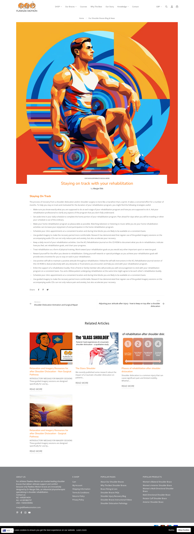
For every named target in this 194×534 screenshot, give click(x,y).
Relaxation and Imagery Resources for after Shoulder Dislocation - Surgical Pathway (49, 433)
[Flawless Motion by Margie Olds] (26, 6)
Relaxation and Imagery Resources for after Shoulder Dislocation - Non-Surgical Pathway (50, 371)
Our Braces (70, 6)
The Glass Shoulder (85, 368)
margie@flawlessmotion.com (28, 507)
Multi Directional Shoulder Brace (156, 495)
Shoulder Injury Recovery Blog (113, 496)
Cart (74, 482)
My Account (77, 485)
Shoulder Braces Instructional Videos (116, 500)
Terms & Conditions (80, 492)
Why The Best (96, 6)
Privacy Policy (78, 500)
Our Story (110, 6)
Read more (36, 389)
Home (81, 18)
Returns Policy (78, 496)
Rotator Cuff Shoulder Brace (155, 498)
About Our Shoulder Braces (112, 482)
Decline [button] (171, 530)
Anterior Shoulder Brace (153, 502)
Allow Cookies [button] (183, 530)
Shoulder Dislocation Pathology (114, 503)
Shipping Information (81, 489)
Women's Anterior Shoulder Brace (157, 485)
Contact (135, 6)
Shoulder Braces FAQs (110, 492)
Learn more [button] (81, 530)
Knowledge (122, 6)
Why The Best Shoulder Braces (113, 485)
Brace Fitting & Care (109, 489)
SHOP (57, 6)
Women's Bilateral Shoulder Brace (157, 482)
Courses (83, 6)
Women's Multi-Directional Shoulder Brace (158, 489)
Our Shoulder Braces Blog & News (101, 18)
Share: (32, 289)
